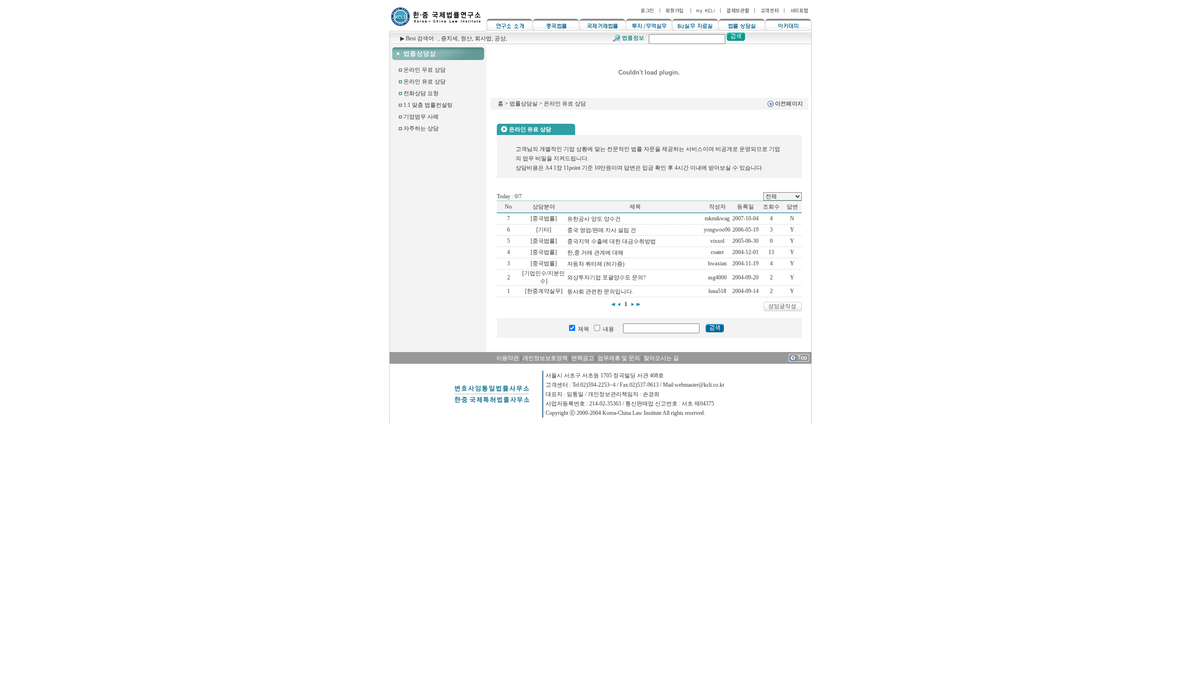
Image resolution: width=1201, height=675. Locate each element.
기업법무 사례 (421, 116)
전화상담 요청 (421, 93)
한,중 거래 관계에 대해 (595, 252)
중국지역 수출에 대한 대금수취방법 (611, 241)
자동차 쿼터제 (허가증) (595, 264)
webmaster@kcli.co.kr (699, 385)
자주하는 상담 (421, 128)
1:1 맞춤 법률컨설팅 (428, 105)
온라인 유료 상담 (424, 81)
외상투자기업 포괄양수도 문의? (606, 277)
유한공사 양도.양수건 (594, 219)
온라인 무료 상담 (424, 70)
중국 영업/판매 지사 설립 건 (601, 230)
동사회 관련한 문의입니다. (600, 291)
